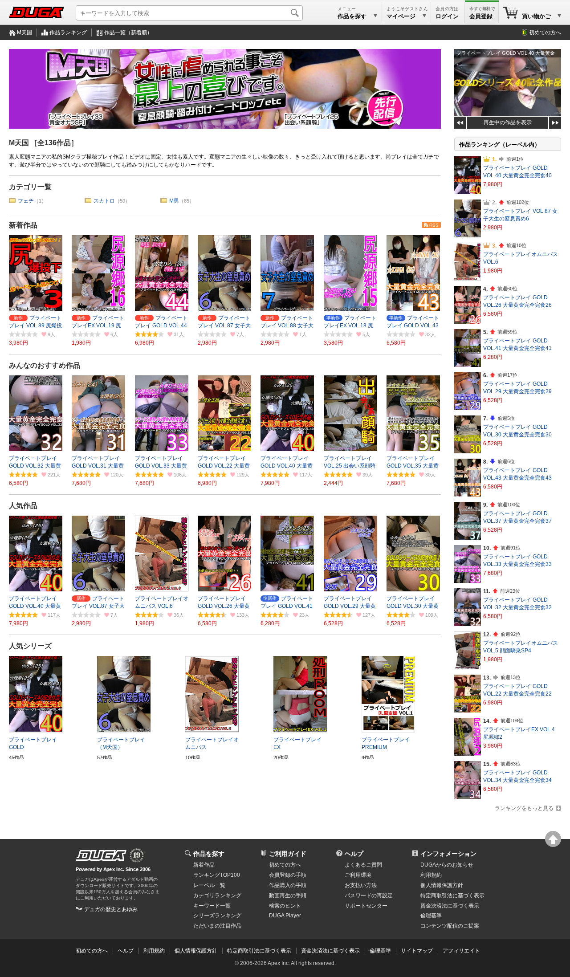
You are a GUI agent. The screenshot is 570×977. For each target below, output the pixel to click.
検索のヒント (285, 906)
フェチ (26, 201)
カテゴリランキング (217, 895)
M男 (174, 201)
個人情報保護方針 (441, 885)
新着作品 (23, 225)
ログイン (447, 16)
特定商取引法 (452, 895)
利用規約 (431, 875)
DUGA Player (285, 915)
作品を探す (208, 853)
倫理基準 (431, 915)
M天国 (24, 32)
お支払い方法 (361, 885)
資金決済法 (449, 906)
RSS (434, 225)
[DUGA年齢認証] (101, 855)
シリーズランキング (217, 915)
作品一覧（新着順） (128, 32)
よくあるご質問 (363, 865)
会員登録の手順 (287, 875)
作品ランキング (68, 32)
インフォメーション (448, 853)
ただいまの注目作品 (217, 926)
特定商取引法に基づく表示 (259, 951)
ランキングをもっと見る (524, 808)
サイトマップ (417, 951)
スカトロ (104, 201)
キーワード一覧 (212, 906)
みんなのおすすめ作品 (44, 365)
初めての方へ (545, 32)
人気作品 (23, 505)
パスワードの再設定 (369, 895)
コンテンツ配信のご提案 (449, 926)
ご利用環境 (358, 875)
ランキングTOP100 (216, 875)
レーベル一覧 (209, 885)
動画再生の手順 (287, 895)
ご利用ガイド (287, 853)
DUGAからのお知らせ (446, 865)
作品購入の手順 (287, 885)
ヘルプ (354, 853)
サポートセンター (366, 906)
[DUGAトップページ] (36, 12)
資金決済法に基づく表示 (330, 951)
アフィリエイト (461, 951)
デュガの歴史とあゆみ (111, 909)
